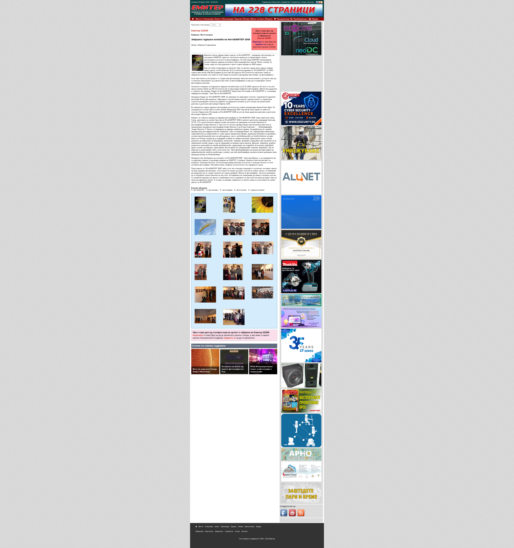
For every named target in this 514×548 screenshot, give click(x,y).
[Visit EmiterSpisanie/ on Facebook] (317, 2)
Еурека (238, 19)
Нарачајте (257, 42)
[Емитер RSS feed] (301, 513)
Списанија (208, 19)
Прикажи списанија (200, 25)
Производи (227, 19)
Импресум (267, 2)
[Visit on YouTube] (319, 2)
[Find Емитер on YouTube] (292, 513)
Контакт (311, 2)
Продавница (283, 19)
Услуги (304, 2)
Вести (199, 19)
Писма (246, 19)
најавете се (260, 44)
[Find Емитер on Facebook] (284, 513)
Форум (268, 19)
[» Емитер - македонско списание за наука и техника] (207, 9)
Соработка (296, 2)
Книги (218, 19)
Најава (315, 19)
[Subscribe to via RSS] (321, 2)
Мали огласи (257, 19)
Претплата (276, 2)
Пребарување (300, 19)
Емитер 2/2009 (199, 30)
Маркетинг (286, 2)
